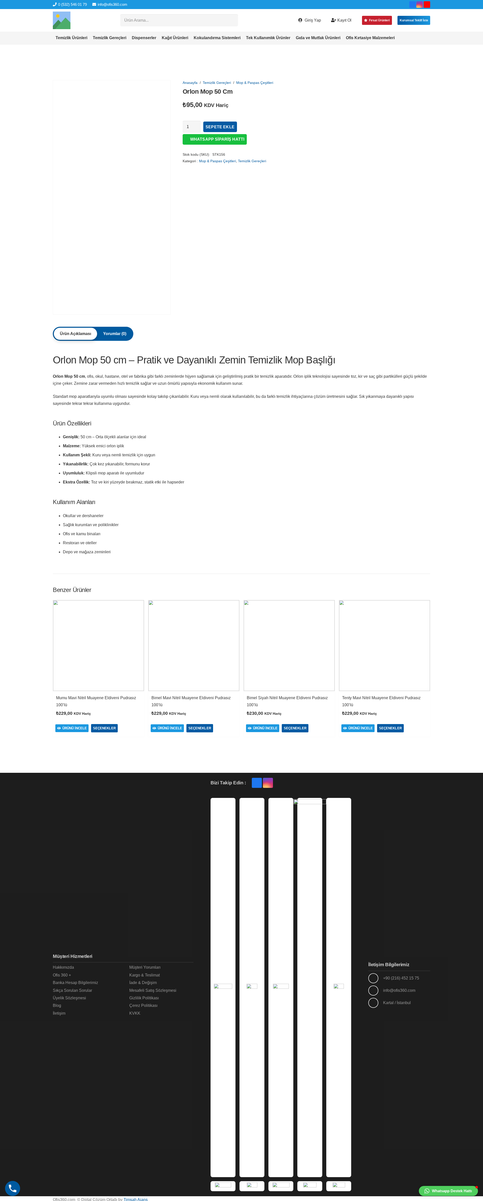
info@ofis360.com (399, 990)
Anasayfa (190, 83)
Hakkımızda (63, 967)
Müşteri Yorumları (144, 967)
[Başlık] (61, 20)
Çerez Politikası (143, 1005)
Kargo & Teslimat (144, 975)
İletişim (59, 1013)
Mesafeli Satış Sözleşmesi (152, 990)
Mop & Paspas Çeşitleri (254, 83)
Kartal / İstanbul (397, 1003)
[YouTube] (427, 4)
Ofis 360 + (62, 975)
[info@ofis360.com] (375, 991)
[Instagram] (419, 4)
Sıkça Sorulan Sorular (72, 990)
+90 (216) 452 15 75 (401, 978)
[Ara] (232, 20)
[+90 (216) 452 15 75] (375, 978)
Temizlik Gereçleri (217, 83)
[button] (397, 38)
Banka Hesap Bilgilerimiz (75, 982)
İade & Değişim (143, 982)
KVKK (134, 1013)
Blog (57, 1005)
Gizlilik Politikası (144, 998)
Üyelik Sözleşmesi (69, 998)
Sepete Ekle (220, 127)
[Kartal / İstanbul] (375, 1003)
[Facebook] (412, 4)
